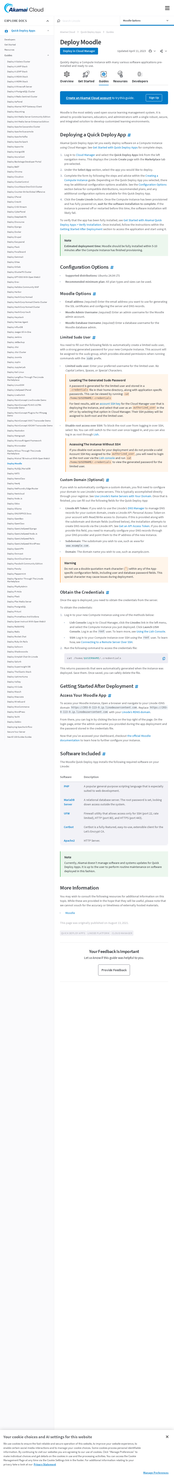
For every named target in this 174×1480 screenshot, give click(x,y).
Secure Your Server (16, 731)
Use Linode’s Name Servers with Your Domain (122, 496)
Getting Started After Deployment (81, 229)
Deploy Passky (14, 568)
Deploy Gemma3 (15, 257)
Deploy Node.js (14, 498)
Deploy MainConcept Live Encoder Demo (26, 400)
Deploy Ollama (14, 508)
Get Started (10, 44)
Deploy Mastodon (15, 430)
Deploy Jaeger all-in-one (19, 332)
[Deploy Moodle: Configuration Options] (111, 267)
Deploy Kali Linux (15, 372)
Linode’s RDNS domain (136, 712)
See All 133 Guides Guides (19, 737)
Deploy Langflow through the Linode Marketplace (25, 378)
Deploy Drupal (14, 237)
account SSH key (110, 404)
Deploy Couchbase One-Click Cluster (24, 186)
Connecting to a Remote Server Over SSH (106, 642)
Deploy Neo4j (13, 483)
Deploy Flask (13, 247)
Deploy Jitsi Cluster (16, 352)
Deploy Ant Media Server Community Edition (28, 116)
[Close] (167, 1436)
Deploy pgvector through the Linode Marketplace (25, 580)
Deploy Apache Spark (17, 141)
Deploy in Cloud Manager (79, 51)
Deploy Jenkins (14, 337)
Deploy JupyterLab (16, 367)
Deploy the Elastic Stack (19, 671)
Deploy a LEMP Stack (17, 71)
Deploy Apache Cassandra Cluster (23, 126)
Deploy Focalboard (16, 251)
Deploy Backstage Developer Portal (24, 161)
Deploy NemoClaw (16, 478)
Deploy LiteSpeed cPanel (19, 390)
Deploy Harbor (14, 292)
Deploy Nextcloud (15, 493)
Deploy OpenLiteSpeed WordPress (23, 543)
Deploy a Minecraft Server (19, 86)
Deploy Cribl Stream (17, 207)
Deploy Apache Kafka (17, 136)
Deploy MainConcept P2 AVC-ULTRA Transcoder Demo (24, 406)
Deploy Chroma (14, 171)
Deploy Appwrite (15, 146)
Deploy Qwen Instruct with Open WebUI (26, 621)
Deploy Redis (13, 631)
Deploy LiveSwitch (16, 395)
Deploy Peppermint (16, 573)
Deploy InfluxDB (15, 327)
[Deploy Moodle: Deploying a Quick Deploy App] (128, 134)
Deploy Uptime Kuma (17, 676)
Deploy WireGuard (16, 701)
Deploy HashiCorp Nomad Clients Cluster (27, 302)
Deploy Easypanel (16, 242)
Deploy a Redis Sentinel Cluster (22, 96)
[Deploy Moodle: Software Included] (103, 753)
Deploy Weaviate (15, 696)
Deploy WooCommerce (18, 706)
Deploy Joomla (14, 357)
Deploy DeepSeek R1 (17, 216)
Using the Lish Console (150, 631)
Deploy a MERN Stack (17, 81)
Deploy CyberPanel (16, 211)
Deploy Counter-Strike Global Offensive (26, 191)
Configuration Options (153, 184)
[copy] (165, 658)
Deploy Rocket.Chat (16, 636)
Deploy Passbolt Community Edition (25, 563)
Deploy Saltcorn (15, 646)
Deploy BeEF (13, 166)
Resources (9, 49)
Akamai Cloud (67, 32)
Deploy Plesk (13, 596)
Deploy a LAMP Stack (17, 66)
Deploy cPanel (14, 197)
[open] (152, 51)
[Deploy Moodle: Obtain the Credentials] (106, 592)
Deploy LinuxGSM (15, 385)
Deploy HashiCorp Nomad (19, 297)
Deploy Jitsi (13, 347)
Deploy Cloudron (15, 176)
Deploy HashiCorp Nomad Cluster (23, 307)
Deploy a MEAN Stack (17, 76)
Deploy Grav (13, 282)
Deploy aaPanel (14, 101)
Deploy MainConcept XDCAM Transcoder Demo (30, 425)
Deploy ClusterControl (18, 181)
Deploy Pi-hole (14, 591)
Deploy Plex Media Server (19, 601)
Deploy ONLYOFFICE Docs (19, 513)
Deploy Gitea (13, 262)
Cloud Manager (85, 155)
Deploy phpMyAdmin (17, 586)
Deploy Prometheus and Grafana (23, 616)
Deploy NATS (13, 473)
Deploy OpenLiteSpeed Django (22, 528)
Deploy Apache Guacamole (20, 131)
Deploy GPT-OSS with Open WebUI (23, 277)
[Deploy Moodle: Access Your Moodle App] (109, 695)
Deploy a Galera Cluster (18, 61)
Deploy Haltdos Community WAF (23, 287)
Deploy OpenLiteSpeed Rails (20, 538)
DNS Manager (136, 508)
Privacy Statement (45, 1464)
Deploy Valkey (14, 681)
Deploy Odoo (13, 503)
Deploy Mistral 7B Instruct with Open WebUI (28, 458)
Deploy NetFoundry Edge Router (22, 488)
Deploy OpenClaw (15, 523)
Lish (96, 434)
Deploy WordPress (16, 712)
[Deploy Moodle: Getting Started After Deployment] (136, 686)
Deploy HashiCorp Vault (19, 312)
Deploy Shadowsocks (17, 651)
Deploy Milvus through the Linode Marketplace (24, 452)
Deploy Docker (14, 232)
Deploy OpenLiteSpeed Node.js (22, 533)
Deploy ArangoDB (15, 151)
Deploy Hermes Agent (17, 322)
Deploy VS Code (14, 686)
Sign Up (154, 97)
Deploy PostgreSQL (16, 606)
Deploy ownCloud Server (19, 558)
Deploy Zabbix (14, 721)
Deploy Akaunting (16, 111)
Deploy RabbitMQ (15, 626)
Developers (9, 39)
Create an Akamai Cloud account (88, 98)
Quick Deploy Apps (91, 32)
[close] (47, 21)
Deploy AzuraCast (16, 156)
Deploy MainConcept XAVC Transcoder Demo (29, 420)
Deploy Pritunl (14, 611)
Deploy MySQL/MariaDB (18, 468)
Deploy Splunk (14, 661)
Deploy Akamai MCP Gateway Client (24, 106)
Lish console (107, 458)
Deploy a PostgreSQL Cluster (21, 91)
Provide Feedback (113, 970)
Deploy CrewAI (14, 201)
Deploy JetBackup (16, 342)
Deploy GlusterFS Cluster (19, 272)
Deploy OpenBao (15, 518)
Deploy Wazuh (14, 691)
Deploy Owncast (15, 553)
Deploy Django (14, 226)
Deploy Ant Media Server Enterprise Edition (28, 121)
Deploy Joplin (14, 362)
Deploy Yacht (13, 716)
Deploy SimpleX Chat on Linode (22, 656)
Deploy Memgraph (16, 435)
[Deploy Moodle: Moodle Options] (93, 293)
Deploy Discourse (15, 222)
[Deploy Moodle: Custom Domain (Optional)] (106, 479)
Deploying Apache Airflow (19, 727)
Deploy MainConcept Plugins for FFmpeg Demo (27, 414)
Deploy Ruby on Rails (17, 641)
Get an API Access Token (134, 526)
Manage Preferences (155, 1472)
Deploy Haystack (15, 317)
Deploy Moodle (14, 463)
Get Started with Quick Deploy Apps (115, 147)
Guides (110, 32)
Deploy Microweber (16, 445)
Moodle (70, 913)
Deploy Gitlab (14, 267)
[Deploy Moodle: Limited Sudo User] (93, 337)
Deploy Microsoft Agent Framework (24, 440)
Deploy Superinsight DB (18, 666)
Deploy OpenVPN (15, 548)
